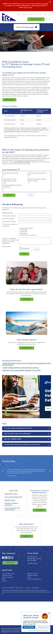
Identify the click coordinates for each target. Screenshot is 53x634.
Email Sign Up (10, 562)
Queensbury (24, 233)
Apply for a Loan (32, 573)
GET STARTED (39, 510)
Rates (35, 14)
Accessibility (35, 587)
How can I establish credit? (12, 439)
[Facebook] (3, 558)
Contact (24, 14)
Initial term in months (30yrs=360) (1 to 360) (10, 180)
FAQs (28, 577)
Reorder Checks (7, 575)
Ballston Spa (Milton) (26, 228)
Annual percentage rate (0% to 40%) (36, 174)
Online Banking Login (25, 27)
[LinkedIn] (6, 558)
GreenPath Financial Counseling (11, 504)
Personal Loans (9, 500)
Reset (31, 195)
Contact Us (26, 536)
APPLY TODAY (9, 99)
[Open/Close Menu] (49, 19)
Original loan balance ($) (10, 173)
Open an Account (36, 19)
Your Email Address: (8, 218)
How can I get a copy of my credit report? (17, 433)
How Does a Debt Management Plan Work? (18, 428)
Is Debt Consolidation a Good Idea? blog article (20, 368)
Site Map (27, 587)
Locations (30, 14)
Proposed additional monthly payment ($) (12, 186)
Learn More (26, 299)
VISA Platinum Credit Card (13, 497)
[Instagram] (12, 558)
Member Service (32, 563)
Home (45, 14)
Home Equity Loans (10, 494)
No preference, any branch (28, 235)
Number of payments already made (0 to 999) (36, 180)
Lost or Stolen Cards (8, 573)
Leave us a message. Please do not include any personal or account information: (10, 241)
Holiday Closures (32, 575)
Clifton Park (23, 231)
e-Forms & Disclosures (34, 579)
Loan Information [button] (9, 169)
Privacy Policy (19, 587)
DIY (50, 14)
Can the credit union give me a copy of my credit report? (22, 444)
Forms (40, 14)
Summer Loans (26, 348)
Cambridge (23, 230)
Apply (18, 14)
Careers (4, 581)
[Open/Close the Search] (46, 19)
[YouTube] (9, 558)
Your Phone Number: (9, 221)
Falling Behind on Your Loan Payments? (12, 509)
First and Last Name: (9, 216)
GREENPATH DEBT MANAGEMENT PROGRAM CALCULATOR (21, 370)
